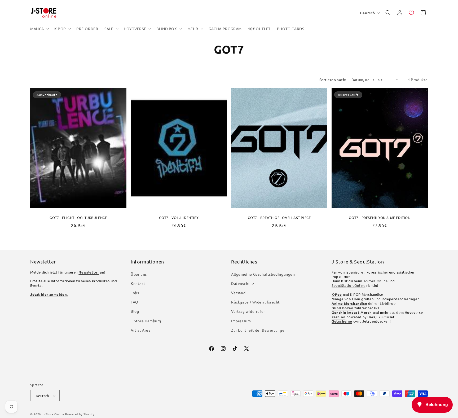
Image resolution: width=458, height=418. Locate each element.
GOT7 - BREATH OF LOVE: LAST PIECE (279, 217)
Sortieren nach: (332, 79)
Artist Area (141, 330)
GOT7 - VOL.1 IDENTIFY (179, 217)
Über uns (139, 274)
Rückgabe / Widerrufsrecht (255, 302)
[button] (39, 28)
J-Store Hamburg (146, 320)
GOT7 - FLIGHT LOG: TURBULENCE (78, 217)
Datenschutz (242, 283)
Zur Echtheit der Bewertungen (259, 330)
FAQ (134, 302)
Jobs (135, 292)
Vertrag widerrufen (248, 311)
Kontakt (138, 283)
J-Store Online (53, 414)
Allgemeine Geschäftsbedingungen (263, 274)
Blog (135, 311)
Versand (238, 292)
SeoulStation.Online (348, 285)
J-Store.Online (375, 281)
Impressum (241, 320)
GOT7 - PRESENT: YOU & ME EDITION (379, 217)
